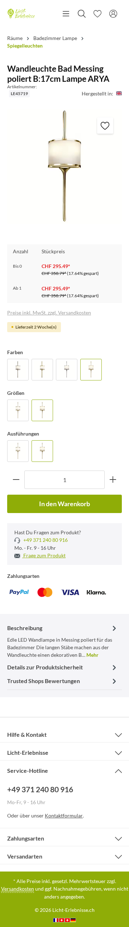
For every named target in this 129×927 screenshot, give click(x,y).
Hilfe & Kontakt (27, 734)
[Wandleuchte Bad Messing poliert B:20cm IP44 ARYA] (18, 410)
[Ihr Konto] (113, 13)
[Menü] (66, 13)
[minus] (16, 480)
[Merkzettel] (97, 13)
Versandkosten (17, 889)
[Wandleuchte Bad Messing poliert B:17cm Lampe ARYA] (91, 369)
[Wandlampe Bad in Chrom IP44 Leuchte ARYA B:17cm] (66, 369)
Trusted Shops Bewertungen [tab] (43, 680)
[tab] (62, 640)
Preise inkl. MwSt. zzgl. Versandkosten (49, 312)
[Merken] (105, 125)
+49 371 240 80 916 (45, 540)
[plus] (113, 480)
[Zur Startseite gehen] (21, 13)
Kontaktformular (64, 815)
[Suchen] (82, 13)
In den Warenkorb (64, 504)
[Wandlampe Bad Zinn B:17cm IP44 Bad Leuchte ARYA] (18, 369)
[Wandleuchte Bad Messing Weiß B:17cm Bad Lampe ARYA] (42, 369)
